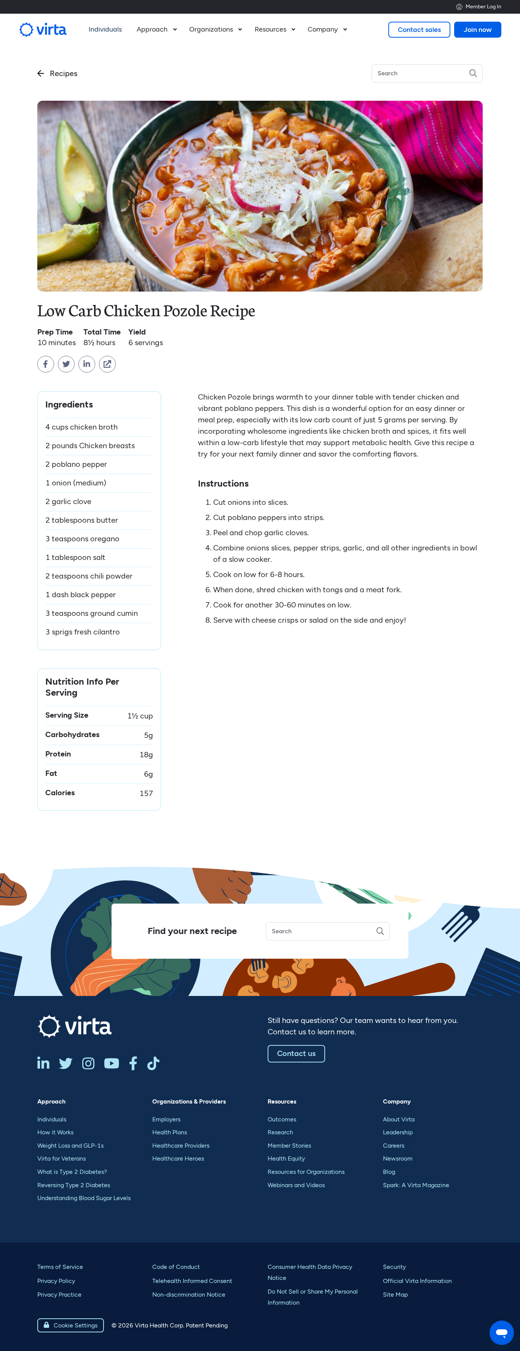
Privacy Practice (59, 1294)
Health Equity (286, 1158)
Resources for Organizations (306, 1171)
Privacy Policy (56, 1280)
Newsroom (398, 1158)
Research (280, 1132)
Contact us (296, 1053)
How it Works (55, 1132)
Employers (166, 1119)
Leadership (398, 1132)
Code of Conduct (176, 1266)
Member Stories (289, 1145)
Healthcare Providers (180, 1145)
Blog (389, 1171)
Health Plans (169, 1132)
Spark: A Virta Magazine (416, 1185)
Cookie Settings (70, 1325)
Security (394, 1266)
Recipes (57, 73)
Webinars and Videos (296, 1185)
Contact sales (419, 29)
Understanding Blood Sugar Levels (84, 1198)
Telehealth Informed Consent (192, 1280)
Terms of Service (60, 1266)
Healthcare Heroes (178, 1158)
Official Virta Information (417, 1280)
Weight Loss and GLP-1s (70, 1145)
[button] (155, 30)
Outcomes (282, 1119)
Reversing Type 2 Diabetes (73, 1185)
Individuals (51, 1119)
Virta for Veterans (61, 1158)
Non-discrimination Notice (188, 1294)
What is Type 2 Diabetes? (72, 1171)
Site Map (395, 1294)
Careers (393, 1145)
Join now (478, 29)
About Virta (399, 1119)
